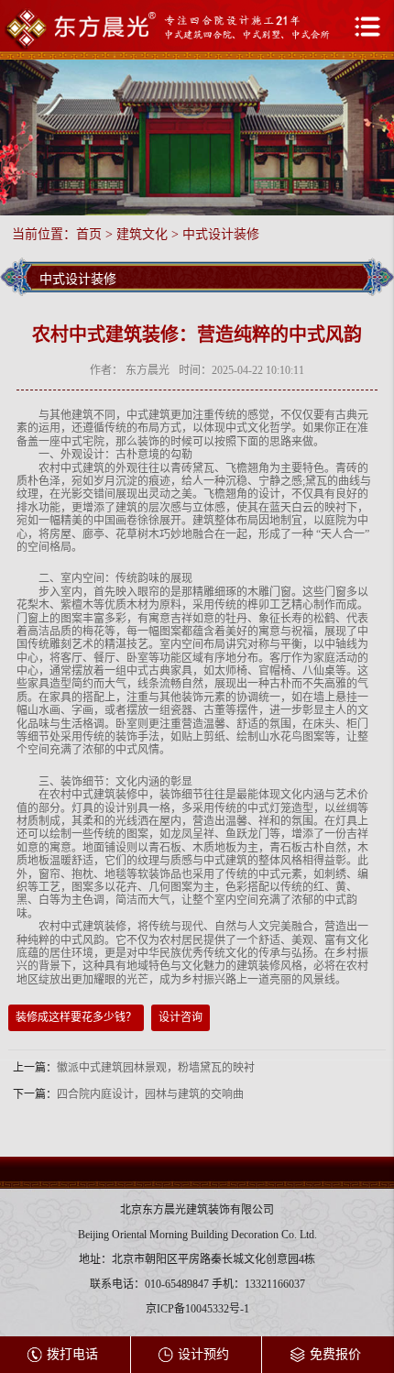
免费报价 (335, 1354)
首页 (89, 234)
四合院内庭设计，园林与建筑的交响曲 (150, 1094)
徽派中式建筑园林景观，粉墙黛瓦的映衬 (156, 1067)
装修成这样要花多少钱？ (76, 1017)
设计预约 (203, 1354)
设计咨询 (180, 1017)
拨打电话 (72, 1354)
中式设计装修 (220, 234)
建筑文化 (142, 234)
